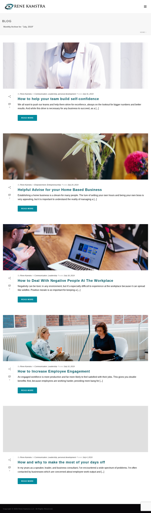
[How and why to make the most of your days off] (75, 429)
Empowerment (40, 185)
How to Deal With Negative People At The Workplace (65, 281)
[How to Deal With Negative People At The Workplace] (75, 247)
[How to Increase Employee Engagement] (75, 338)
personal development (67, 94)
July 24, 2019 (73, 185)
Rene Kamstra (26, 94)
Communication (40, 94)
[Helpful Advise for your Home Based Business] (75, 156)
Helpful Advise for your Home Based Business (60, 190)
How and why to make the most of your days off (61, 462)
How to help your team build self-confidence (58, 99)
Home (142, 32)
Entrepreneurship (54, 185)
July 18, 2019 (69, 276)
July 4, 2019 (87, 457)
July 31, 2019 (88, 94)
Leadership (52, 94)
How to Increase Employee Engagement (54, 371)
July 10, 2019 (69, 366)
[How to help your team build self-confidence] (75, 65)
